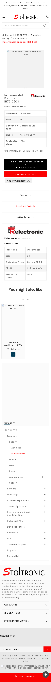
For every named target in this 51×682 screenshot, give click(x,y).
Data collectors (16, 526)
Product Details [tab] (25, 206)
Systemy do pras (16, 544)
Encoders (12, 436)
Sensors (11, 488)
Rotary (13, 441)
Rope (12, 471)
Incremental (18, 453)
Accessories (16, 477)
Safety (13, 482)
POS (9, 538)
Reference (10, 238)
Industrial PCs (15, 521)
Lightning (12, 494)
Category (9, 423)
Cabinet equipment (18, 500)
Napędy (11, 550)
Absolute (16, 447)
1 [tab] (24, 88)
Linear (12, 459)
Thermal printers (16, 506)
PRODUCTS (11, 430)
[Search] (44, 25)
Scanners (12, 532)
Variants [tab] (25, 195)
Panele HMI (13, 556)
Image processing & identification (18, 514)
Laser (12, 465)
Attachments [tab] (25, 217)
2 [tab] (27, 88)
